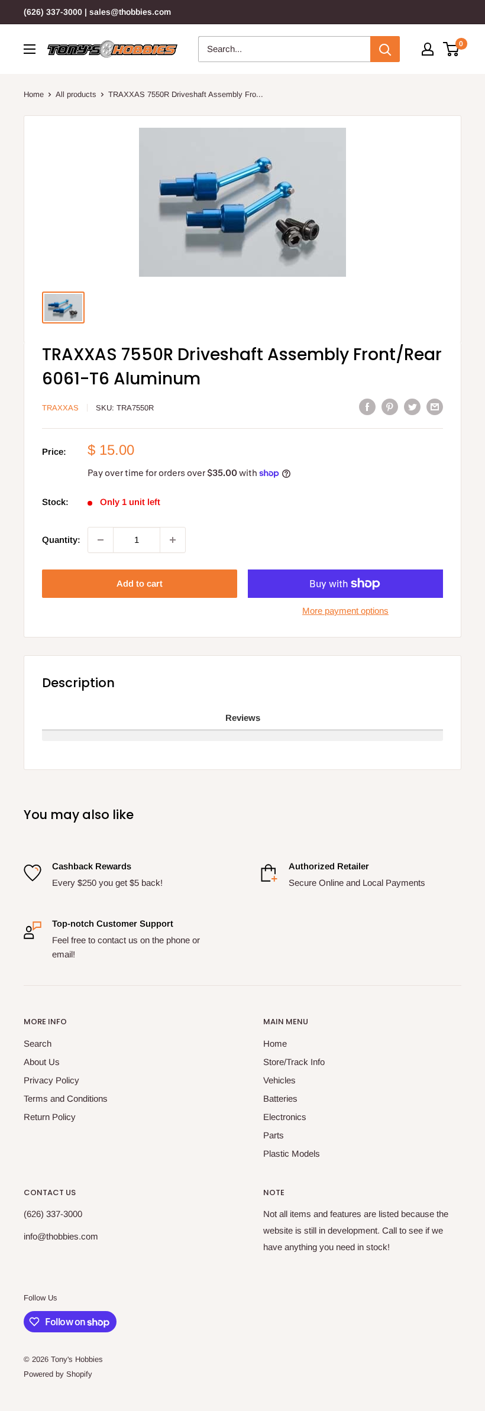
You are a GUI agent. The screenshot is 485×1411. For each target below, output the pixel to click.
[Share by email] (434, 406)
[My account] (428, 49)
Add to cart (140, 583)
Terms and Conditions (66, 1098)
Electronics (284, 1117)
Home (34, 94)
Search (37, 1043)
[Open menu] (29, 49)
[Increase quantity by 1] (172, 539)
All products (76, 94)
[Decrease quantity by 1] (100, 539)
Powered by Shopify (58, 1374)
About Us (42, 1062)
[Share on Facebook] (367, 406)
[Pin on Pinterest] (389, 406)
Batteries (280, 1098)
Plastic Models (291, 1153)
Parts (273, 1135)
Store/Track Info (294, 1062)
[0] (451, 49)
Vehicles (279, 1080)
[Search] (385, 49)
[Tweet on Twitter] (412, 406)
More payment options (345, 611)
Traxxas (60, 407)
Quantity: (61, 540)
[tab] (242, 718)
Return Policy (50, 1117)
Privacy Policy (51, 1080)
